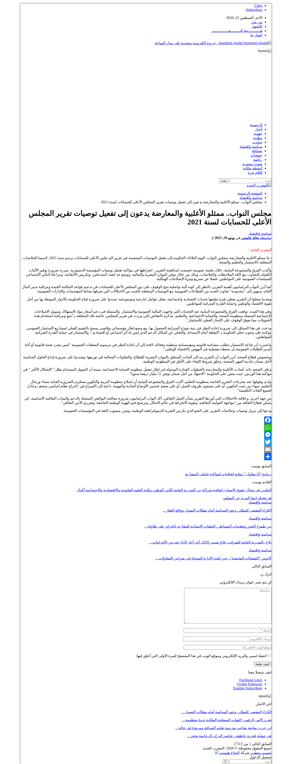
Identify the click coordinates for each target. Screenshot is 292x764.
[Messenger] (146, 434)
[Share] (146, 456)
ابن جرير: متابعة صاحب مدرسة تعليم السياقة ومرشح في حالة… (223, 728)
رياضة (257, 159)
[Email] (146, 449)
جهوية (258, 133)
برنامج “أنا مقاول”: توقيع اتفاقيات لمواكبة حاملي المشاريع (228, 474)
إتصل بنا (256, 35)
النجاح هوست (229, 753)
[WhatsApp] (146, 427)
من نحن (256, 22)
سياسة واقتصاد (251, 146)
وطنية (257, 138)
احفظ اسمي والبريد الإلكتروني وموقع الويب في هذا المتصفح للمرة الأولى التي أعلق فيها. (201, 656)
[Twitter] (146, 442)
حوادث (257, 142)
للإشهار (256, 26)
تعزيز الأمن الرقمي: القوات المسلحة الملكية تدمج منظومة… (226, 720)
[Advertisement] (146, 87)
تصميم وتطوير (260, 753)
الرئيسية (256, 125)
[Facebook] (146, 420)
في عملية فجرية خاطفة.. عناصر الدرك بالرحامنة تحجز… (229, 736)
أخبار (258, 129)
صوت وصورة (252, 164)
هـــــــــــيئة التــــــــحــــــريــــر (237, 31)
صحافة (257, 151)
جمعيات (256, 155)
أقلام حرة (255, 172)
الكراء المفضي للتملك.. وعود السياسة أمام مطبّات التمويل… (226, 712)
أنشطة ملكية (252, 168)
